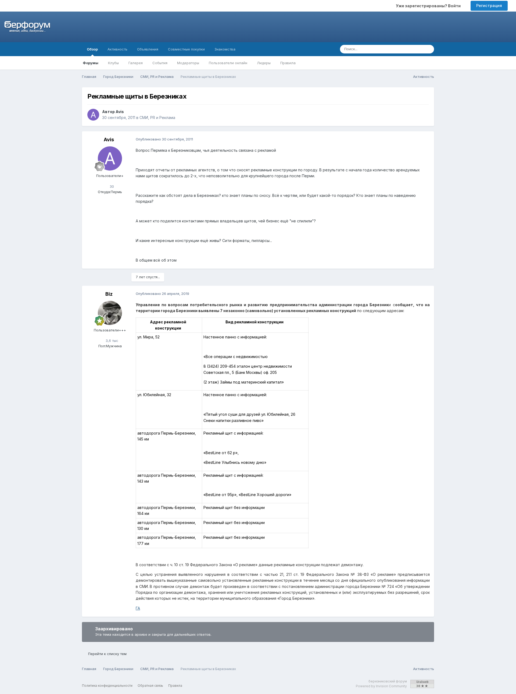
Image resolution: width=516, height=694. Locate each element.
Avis (120, 111)
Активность (117, 49)
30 (111, 186)
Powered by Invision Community (381, 686)
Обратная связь (150, 686)
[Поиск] (428, 49)
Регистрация (489, 5)
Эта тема (408, 49)
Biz (109, 294)
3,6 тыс (111, 340)
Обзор (92, 49)
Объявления (147, 49)
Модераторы (188, 63)
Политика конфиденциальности (107, 686)
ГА (138, 608)
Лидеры (264, 63)
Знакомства (224, 49)
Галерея (135, 63)
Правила (288, 63)
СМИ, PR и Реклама (157, 117)
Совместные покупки (186, 49)
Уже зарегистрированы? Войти (429, 5)
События (159, 63)
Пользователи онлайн (228, 63)
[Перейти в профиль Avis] (93, 115)
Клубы (113, 63)
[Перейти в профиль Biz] (110, 313)
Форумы (90, 63)
